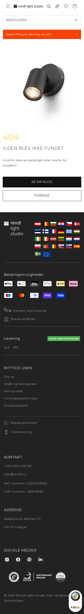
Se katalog (42, 182)
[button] (8, 6)
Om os (9, 377)
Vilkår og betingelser (20, 384)
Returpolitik (13, 391)
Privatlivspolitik (16, 405)
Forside (42, 195)
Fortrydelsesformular (21, 398)
